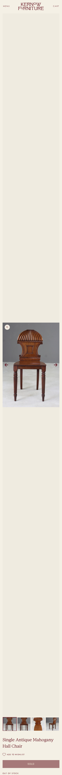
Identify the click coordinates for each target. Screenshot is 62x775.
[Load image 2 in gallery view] (24, 724)
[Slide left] (6, 365)
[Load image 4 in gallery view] (52, 724)
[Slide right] (55, 365)
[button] (6, 6)
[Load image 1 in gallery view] (10, 724)
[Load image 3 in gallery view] (38, 724)
